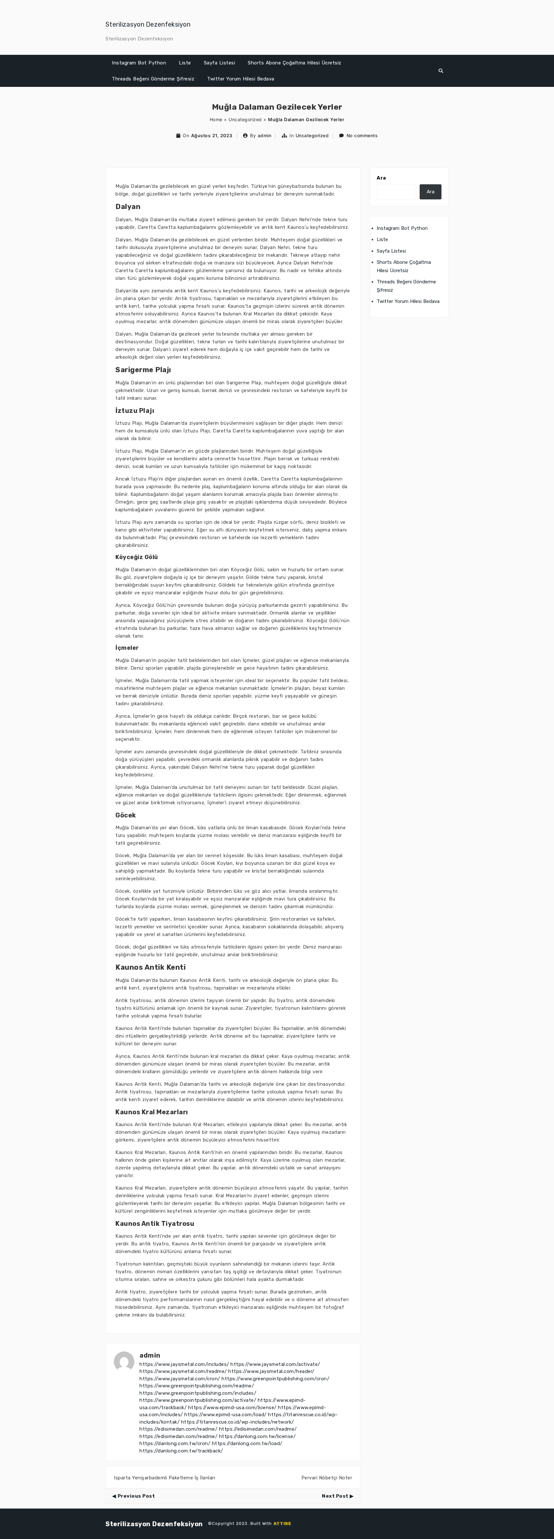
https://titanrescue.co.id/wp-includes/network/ (237, 1422)
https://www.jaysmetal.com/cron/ (179, 1379)
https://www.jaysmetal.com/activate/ (275, 1364)
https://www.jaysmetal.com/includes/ (184, 1364)
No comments (362, 135)
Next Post (335, 1496)
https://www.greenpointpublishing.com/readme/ (196, 1386)
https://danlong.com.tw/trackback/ (181, 1451)
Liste (185, 63)
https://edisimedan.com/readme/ (178, 1429)
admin (265, 135)
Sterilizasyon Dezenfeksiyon (147, 24)
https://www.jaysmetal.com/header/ (271, 1371)
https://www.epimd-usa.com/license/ (232, 1407)
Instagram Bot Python (139, 63)
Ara (381, 178)
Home (216, 119)
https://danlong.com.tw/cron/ (174, 1443)
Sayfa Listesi (219, 63)
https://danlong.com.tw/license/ (257, 1436)
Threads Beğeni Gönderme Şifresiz (153, 79)
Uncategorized (245, 119)
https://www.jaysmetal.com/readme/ (183, 1371)
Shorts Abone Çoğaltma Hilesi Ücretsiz (294, 63)
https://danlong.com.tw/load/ (247, 1443)
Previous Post (136, 1496)
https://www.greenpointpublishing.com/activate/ (197, 1400)
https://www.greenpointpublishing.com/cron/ (275, 1379)
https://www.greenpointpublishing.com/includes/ (197, 1393)
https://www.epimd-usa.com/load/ (225, 1415)
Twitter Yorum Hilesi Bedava (240, 79)
